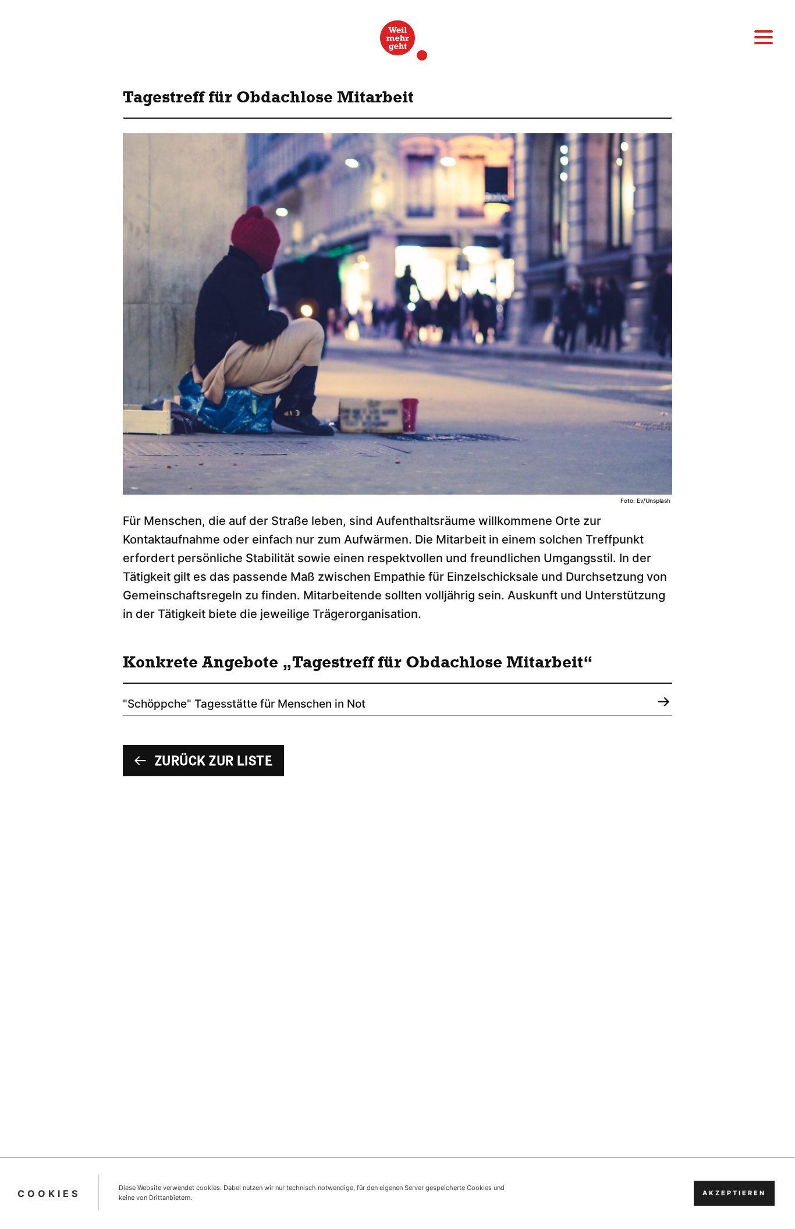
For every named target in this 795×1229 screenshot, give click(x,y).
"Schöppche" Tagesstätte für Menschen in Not (244, 704)
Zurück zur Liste (213, 761)
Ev (640, 501)
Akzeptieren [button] (734, 1193)
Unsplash (657, 501)
